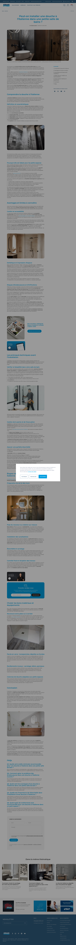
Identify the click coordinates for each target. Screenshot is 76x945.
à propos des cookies (32, 471)
